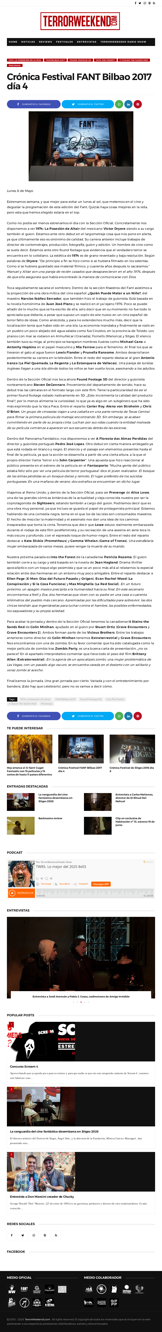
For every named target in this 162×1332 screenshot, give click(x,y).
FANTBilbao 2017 (55, 60)
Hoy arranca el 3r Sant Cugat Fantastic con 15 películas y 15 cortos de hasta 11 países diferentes (29, 771)
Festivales (64, 42)
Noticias (28, 42)
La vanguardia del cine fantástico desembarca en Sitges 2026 (56, 798)
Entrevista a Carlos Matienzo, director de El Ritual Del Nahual (134, 798)
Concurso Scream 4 (24, 1066)
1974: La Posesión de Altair (25, 60)
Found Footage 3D (80, 60)
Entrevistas (87, 42)
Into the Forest (105, 60)
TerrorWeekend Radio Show (123, 42)
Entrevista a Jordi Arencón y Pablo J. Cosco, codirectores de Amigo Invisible (81, 996)
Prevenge (15, 65)
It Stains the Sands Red (134, 60)
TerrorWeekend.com (37, 1319)
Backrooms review (50, 818)
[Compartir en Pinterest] (138, 104)
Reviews (45, 42)
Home (13, 42)
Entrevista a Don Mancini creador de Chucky (42, 1196)
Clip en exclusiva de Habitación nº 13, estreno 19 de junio (135, 821)
